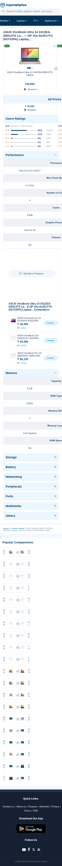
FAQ (35, 810)
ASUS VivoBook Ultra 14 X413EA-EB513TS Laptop (29, 73)
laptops (6, 528)
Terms (27, 810)
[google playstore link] (31, 832)
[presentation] (7, 55)
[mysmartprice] (13, 5)
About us (21, 806)
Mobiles (4, 20)
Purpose (32, 806)
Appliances (50, 20)
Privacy (55, 806)
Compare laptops (17, 528)
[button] (3, 11)
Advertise (44, 806)
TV (34, 20)
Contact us (8, 806)
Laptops (21, 20)
